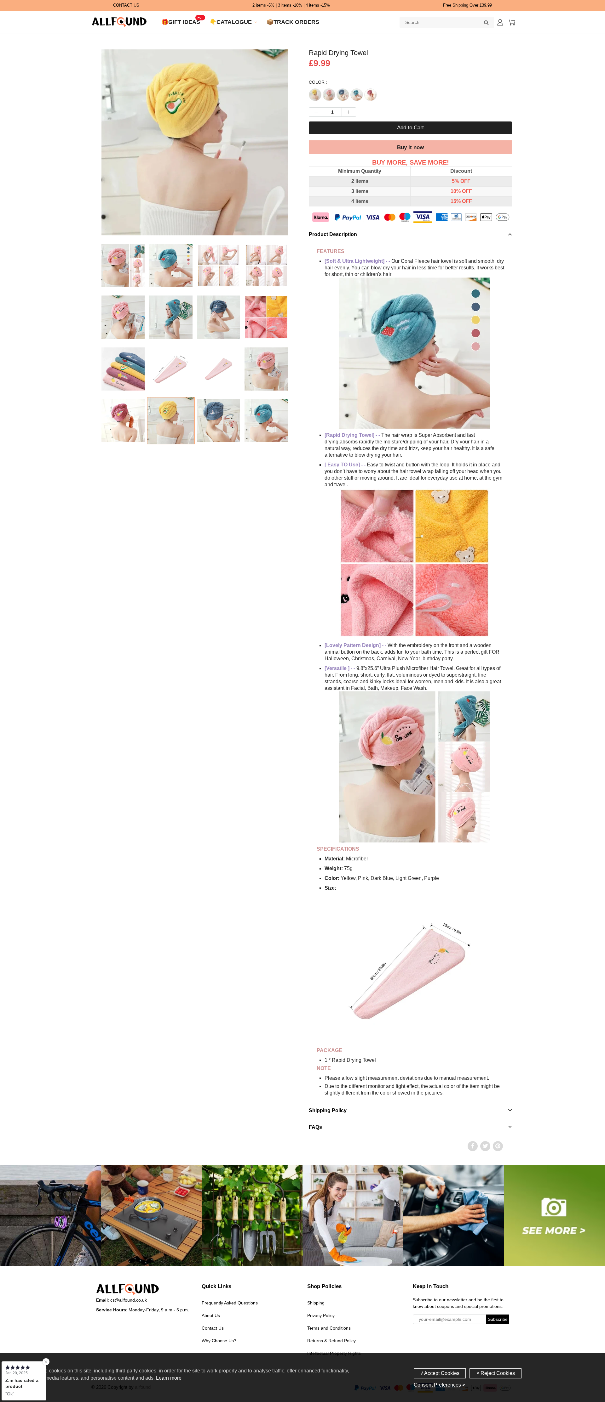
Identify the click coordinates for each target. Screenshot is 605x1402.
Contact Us (213, 1328)
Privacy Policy (321, 1315)
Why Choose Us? (219, 1340)
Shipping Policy (328, 1110)
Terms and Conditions (329, 1328)
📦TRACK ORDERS (293, 22)
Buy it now (410, 147)
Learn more (169, 1378)
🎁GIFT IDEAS (180, 22)
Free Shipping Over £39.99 (467, 5)
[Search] (486, 22)
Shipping (316, 1302)
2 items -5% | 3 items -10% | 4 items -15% (291, 5)
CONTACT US (126, 5)
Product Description (333, 234)
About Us (211, 1315)
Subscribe (498, 1319)
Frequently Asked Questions (230, 1302)
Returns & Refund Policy (331, 1340)
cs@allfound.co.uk (128, 1300)
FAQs (315, 1127)
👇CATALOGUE (231, 22)
